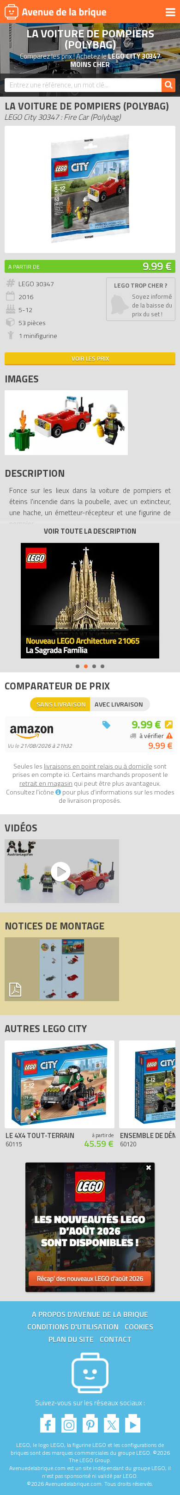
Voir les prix (90, 358)
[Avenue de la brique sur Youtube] (133, 1420)
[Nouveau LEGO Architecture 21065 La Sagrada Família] (90, 600)
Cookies (139, 1326)
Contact (116, 1339)
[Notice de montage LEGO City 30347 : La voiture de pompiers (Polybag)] (62, 969)
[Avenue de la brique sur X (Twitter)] (111, 1420)
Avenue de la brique (55, 11)
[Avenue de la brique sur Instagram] (69, 1420)
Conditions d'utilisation (73, 1326)
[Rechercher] (168, 85)
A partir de (24, 266)
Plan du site (71, 1339)
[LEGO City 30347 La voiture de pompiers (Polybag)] (66, 452)
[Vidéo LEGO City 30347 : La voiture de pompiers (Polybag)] (59, 871)
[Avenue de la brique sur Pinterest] (90, 1420)
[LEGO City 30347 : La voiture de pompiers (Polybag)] (90, 243)
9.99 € (157, 266)
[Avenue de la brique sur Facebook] (48, 1420)
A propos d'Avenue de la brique (90, 1314)
